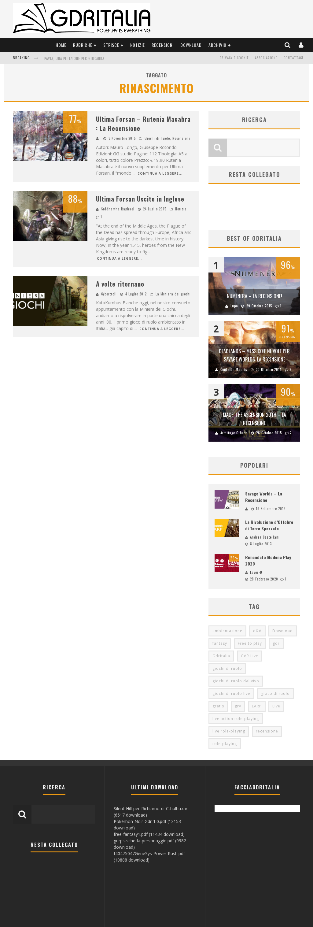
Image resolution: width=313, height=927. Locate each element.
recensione (267, 731)
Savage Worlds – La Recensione (263, 496)
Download (191, 45)
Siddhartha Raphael (117, 208)
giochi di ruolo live (231, 693)
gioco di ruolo (275, 693)
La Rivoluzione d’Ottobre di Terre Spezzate (269, 525)
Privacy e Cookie (234, 57)
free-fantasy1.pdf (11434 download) (149, 834)
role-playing (224, 743)
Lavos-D (256, 572)
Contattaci (293, 57)
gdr (276, 643)
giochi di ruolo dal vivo (235, 681)
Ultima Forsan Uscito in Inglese (140, 198)
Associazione (266, 57)
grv (238, 706)
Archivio (217, 45)
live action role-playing (235, 718)
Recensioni (163, 45)
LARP (257, 706)
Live (276, 706)
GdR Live (249, 655)
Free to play (250, 643)
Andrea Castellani (265, 537)
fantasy (219, 643)
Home (61, 45)
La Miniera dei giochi (173, 293)
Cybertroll (109, 293)
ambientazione (227, 630)
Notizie (137, 45)
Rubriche (82, 45)
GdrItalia (221, 655)
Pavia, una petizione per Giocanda (74, 58)
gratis (218, 706)
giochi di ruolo (227, 668)
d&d (257, 630)
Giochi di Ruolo (157, 138)
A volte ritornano (120, 283)
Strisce (111, 45)
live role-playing (228, 731)
